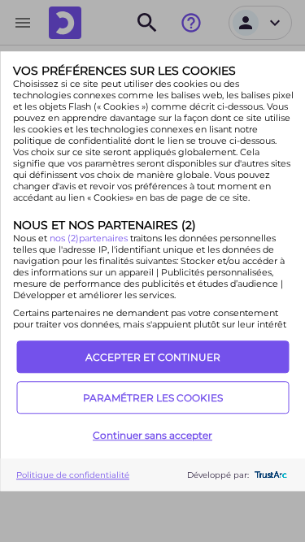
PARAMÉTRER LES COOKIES (153, 398)
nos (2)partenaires (89, 238)
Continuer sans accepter (152, 435)
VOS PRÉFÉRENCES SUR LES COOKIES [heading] (123, 70)
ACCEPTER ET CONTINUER (152, 357)
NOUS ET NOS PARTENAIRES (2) (103, 225)
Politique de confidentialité (72, 475)
